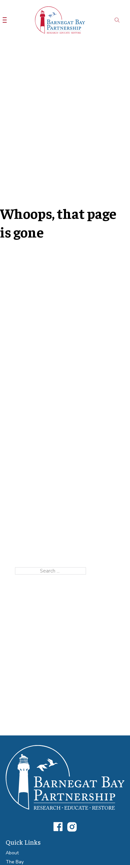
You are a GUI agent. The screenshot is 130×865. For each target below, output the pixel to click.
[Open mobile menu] (5, 20)
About (12, 853)
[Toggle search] (117, 20)
